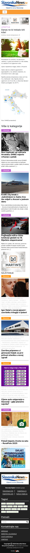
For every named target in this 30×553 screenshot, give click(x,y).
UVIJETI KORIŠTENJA (7, 536)
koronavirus (10, 503)
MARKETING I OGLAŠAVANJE (9, 533)
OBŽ (3, 509)
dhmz (15, 506)
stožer (20, 506)
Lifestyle (5, 27)
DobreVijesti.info (8, 491)
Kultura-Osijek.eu (21, 494)
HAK (19, 509)
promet (14, 509)
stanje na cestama (12, 512)
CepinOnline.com (7, 494)
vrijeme (10, 506)
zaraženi (7, 509)
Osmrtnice (4, 539)
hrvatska (24, 509)
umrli (25, 506)
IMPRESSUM (4, 531)
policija (4, 506)
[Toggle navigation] (4, 12)
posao (3, 512)
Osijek (3, 503)
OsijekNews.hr (22, 491)
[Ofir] (17, 551)
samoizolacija (20, 503)
